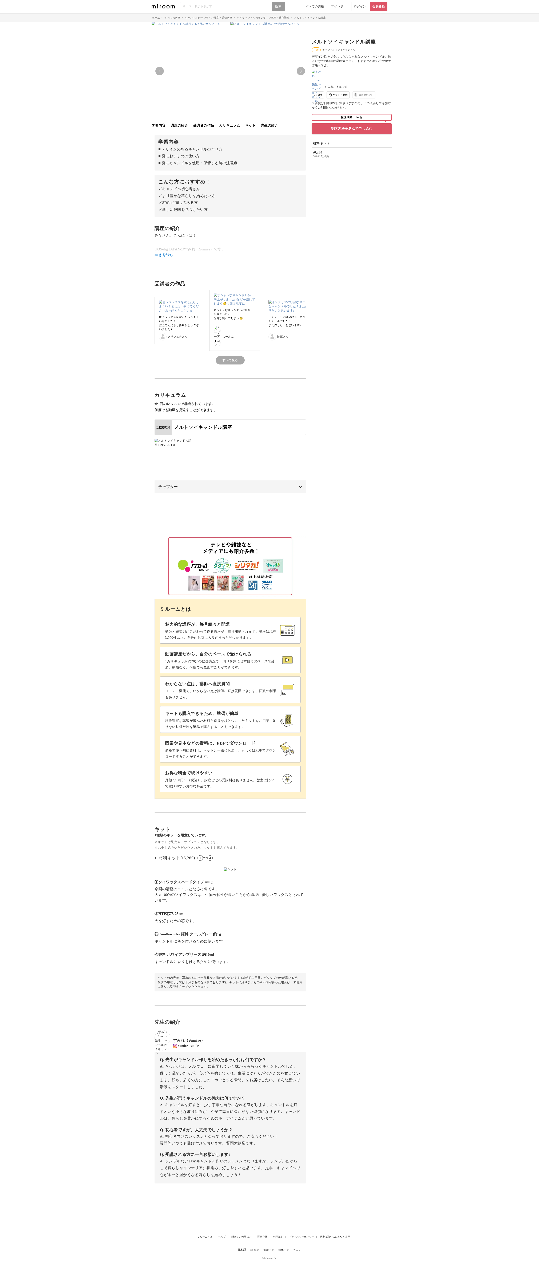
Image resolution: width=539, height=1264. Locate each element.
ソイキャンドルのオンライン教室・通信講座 (263, 17)
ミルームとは (204, 1236)
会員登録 (378, 6)
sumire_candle (188, 1046)
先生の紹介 (269, 125)
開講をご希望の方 (241, 1236)
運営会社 (262, 1236)
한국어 (297, 1249)
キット (250, 125)
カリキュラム (229, 125)
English (254, 1249)
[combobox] (232, 6)
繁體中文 (268, 1249)
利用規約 (278, 1236)
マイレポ (337, 6)
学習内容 (158, 125)
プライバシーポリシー (301, 1236)
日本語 (241, 1249)
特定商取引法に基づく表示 (335, 1236)
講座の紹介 (179, 125)
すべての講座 (315, 6)
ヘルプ (222, 1236)
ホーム (156, 17)
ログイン (360, 6)
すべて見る (230, 360)
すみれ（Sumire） (336, 86)
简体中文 (283, 1249)
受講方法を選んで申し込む (351, 128)
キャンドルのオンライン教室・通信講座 (208, 17)
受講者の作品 (203, 125)
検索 (278, 6)
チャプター (168, 487)
